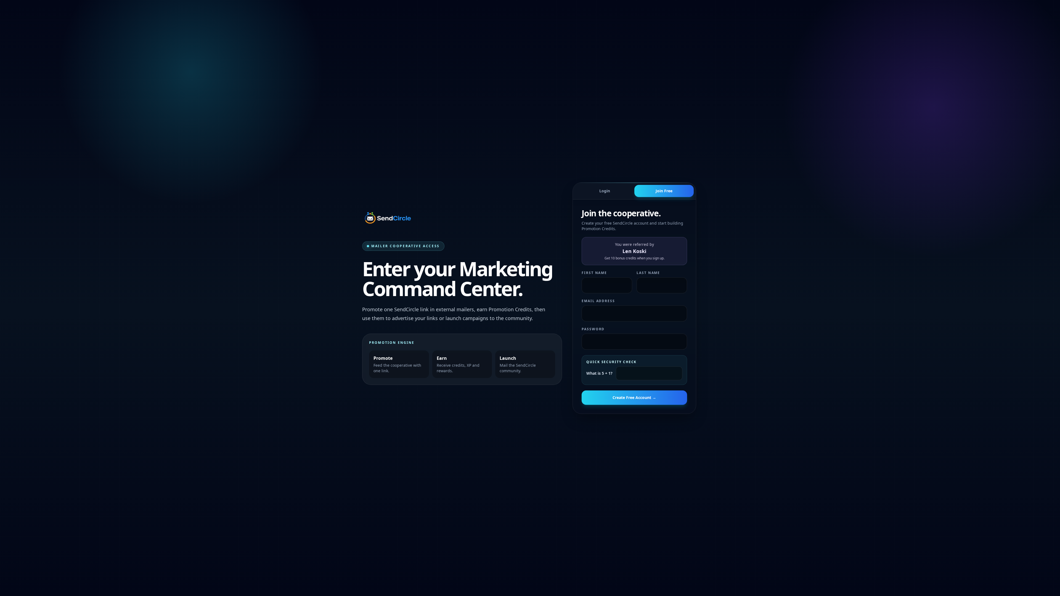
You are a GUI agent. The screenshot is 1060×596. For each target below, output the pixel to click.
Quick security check (611, 362)
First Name (594, 273)
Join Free (664, 190)
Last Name (648, 273)
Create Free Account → (634, 397)
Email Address (598, 301)
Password (593, 329)
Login (604, 190)
